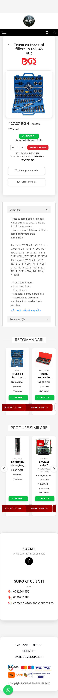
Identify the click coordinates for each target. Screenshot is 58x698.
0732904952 (21, 591)
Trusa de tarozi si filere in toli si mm (17, 375)
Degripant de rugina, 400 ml (17, 463)
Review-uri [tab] (17, 319)
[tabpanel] (29, 94)
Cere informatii (28, 181)
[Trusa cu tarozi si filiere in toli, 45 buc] (29, 94)
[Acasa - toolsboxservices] (29, 21)
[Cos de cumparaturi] (46, 32)
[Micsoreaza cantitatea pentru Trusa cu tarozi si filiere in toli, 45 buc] (12, 147)
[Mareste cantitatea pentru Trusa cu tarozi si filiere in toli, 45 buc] (22, 147)
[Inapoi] (7, 45)
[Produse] (4, 33)
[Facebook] (29, 561)
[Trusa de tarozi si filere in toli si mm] (17, 358)
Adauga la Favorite (29, 170)
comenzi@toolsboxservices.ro (31, 603)
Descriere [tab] (15, 209)
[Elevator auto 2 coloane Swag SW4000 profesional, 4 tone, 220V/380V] (44, 446)
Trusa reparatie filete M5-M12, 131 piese (44, 375)
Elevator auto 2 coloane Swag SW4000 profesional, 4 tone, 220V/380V (44, 463)
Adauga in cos (38, 147)
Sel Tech (44, 370)
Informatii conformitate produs (26, 310)
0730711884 (21, 597)
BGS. (17, 370)
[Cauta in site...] (54, 32)
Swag (44, 458)
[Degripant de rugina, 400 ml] (17, 446)
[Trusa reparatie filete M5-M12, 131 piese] (44, 358)
